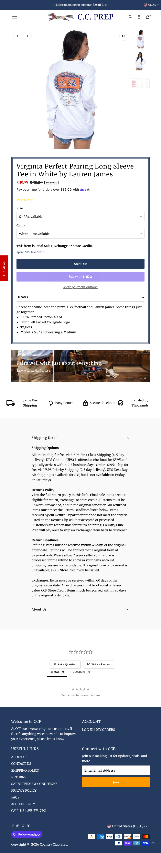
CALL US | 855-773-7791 (28, 811)
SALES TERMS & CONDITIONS (34, 784)
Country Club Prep (53, 844)
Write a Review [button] (100, 664)
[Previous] (17, 36)
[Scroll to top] (153, 842)
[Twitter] (28, 826)
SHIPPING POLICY (25, 770)
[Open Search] (130, 17)
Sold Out (80, 264)
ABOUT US (19, 757)
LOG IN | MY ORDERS (98, 730)
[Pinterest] (23, 826)
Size (19, 208)
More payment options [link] (80, 287)
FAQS (15, 797)
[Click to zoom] (123, 36)
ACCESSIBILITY (23, 804)
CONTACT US (21, 764)
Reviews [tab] (54, 671)
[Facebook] (13, 826)
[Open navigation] (14, 17)
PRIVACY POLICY (24, 790)
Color (20, 226)
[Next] (27, 36)
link (85, 495)
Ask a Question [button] (67, 664)
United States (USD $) (128, 826)
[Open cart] (148, 17)
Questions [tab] (78, 671)
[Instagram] (18, 826)
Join (116, 782)
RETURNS (18, 777)
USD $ (152, 4)
